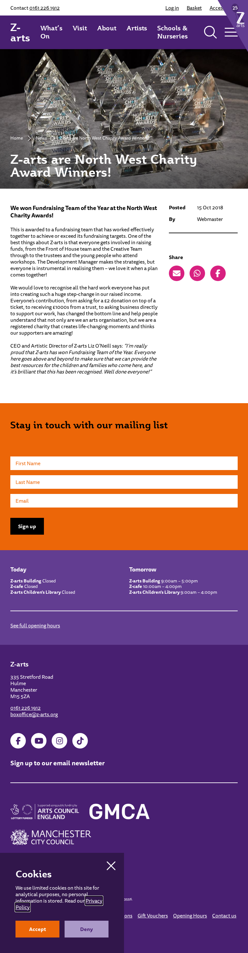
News (41, 137)
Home (16, 137)
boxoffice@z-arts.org (34, 714)
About (106, 28)
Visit (80, 28)
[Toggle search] (210, 32)
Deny (86, 929)
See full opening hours (35, 625)
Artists (137, 28)
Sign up (27, 526)
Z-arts (20, 32)
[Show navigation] (231, 32)
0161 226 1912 (44, 8)
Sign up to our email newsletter (57, 763)
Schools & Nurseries (172, 32)
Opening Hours (190, 915)
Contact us (224, 915)
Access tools (224, 8)
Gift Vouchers (153, 915)
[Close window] (111, 866)
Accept (37, 929)
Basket (194, 8)
